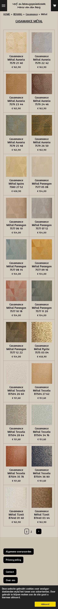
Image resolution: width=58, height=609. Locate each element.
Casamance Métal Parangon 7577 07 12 (42, 225)
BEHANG (17, 14)
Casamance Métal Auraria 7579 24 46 (41, 101)
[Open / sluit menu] (3, 5)
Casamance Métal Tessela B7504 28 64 (16, 432)
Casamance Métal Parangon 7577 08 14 (16, 266)
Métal (44, 14)
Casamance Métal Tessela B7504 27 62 (41, 390)
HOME (6, 14)
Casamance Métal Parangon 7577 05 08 (42, 183)
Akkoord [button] (45, 604)
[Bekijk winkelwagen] (54, 5)
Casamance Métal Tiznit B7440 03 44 (42, 514)
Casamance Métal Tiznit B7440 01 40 (16, 514)
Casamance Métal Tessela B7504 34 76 (41, 432)
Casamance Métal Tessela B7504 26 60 (16, 390)
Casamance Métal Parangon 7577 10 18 (16, 308)
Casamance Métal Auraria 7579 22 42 (41, 59)
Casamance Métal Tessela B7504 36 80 (41, 473)
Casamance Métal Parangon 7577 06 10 (16, 225)
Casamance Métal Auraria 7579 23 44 (16, 101)
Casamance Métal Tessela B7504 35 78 (16, 473)
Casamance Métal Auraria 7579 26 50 (41, 142)
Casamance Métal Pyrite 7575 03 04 (41, 349)
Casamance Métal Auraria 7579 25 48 (16, 142)
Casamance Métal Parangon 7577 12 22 (16, 349)
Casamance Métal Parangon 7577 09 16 (42, 266)
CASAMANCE (24, 21)
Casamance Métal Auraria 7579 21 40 (16, 59)
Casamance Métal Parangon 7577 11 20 (42, 308)
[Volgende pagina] (39, 531)
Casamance (32, 14)
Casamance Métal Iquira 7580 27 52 (16, 183)
